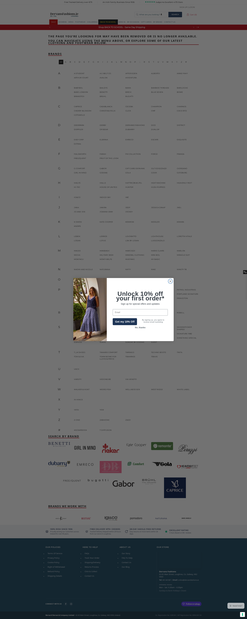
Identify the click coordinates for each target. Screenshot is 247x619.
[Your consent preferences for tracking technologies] (242, 614)
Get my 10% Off (125, 321)
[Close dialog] (170, 281)
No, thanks (140, 327)
